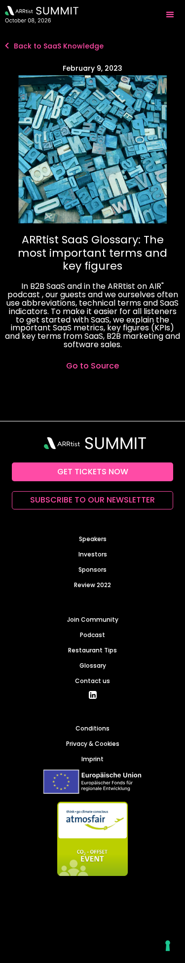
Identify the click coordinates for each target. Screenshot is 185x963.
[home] (39, 15)
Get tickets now (92, 471)
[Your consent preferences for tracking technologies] (167, 945)
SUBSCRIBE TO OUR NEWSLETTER (92, 499)
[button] (170, 15)
